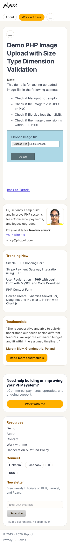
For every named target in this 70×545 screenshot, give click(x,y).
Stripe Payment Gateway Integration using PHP (32, 271)
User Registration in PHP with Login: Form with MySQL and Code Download (33, 281)
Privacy (7, 540)
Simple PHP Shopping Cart (25, 263)
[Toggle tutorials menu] (10, 34)
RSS (12, 473)
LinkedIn (15, 465)
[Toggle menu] (50, 17)
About (9, 17)
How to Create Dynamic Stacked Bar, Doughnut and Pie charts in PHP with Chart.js (32, 299)
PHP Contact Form (19, 289)
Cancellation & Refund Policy (28, 450)
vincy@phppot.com (19, 240)
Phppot (28, 534)
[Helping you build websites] (11, 5)
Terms (22, 540)
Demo (11, 428)
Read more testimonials (27, 358)
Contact (12, 439)
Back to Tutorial (18, 190)
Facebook (34, 465)
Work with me (31, 17)
